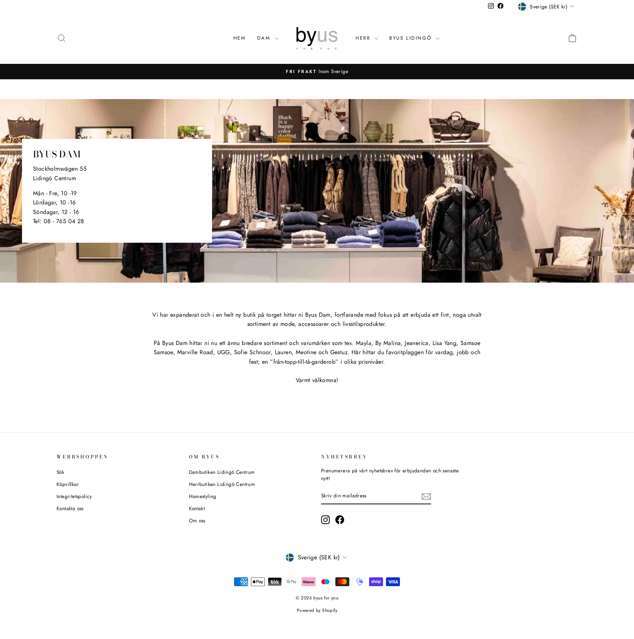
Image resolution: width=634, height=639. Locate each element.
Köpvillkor (68, 484)
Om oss (197, 520)
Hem (239, 38)
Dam (265, 38)
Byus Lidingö (411, 38)
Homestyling (202, 496)
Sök (60, 472)
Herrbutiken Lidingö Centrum (222, 484)
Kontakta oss (70, 508)
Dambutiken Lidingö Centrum (222, 472)
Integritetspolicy (74, 496)
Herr (364, 38)
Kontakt (197, 508)
